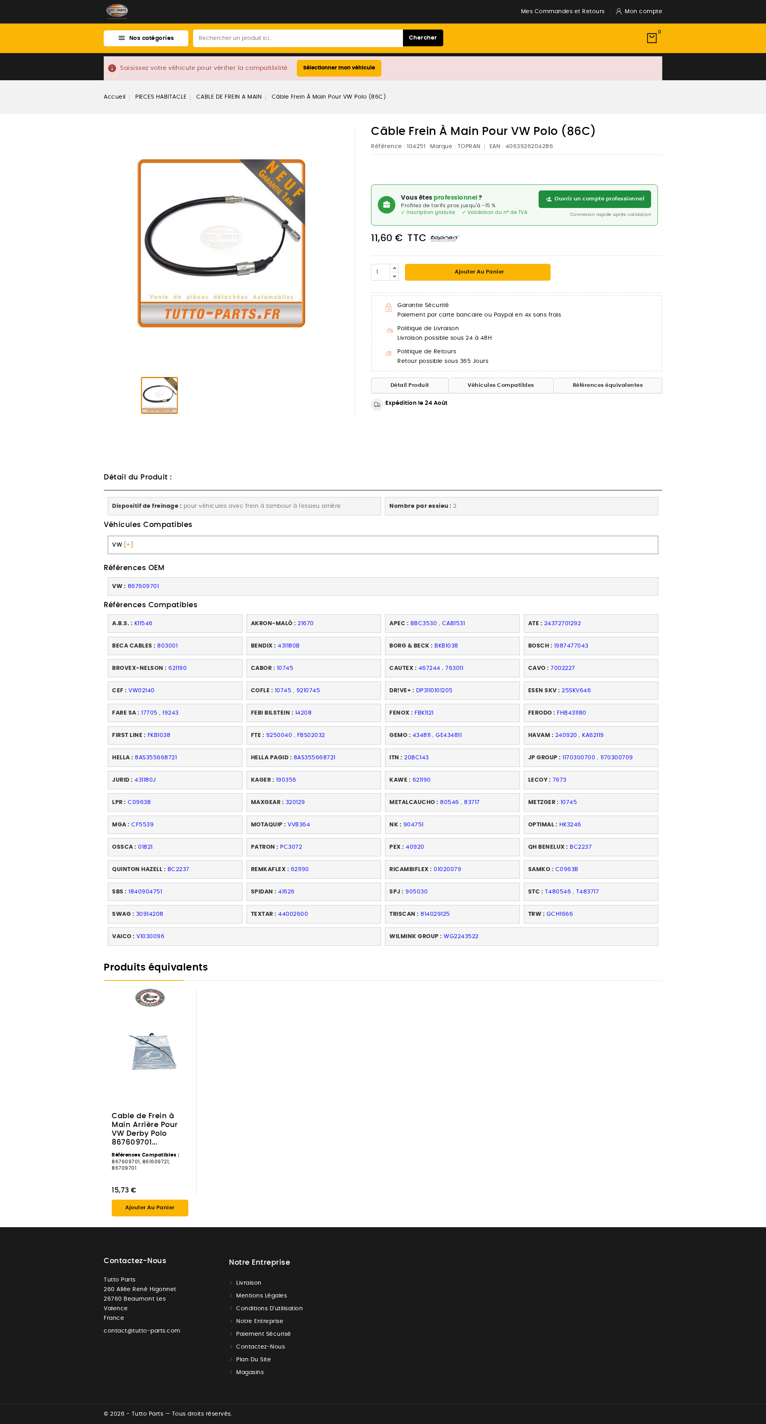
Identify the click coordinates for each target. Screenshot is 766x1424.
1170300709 (616, 758)
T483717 (587, 892)
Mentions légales (261, 1296)
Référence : (388, 146)
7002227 (563, 668)
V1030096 (150, 936)
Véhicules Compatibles (501, 385)
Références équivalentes (608, 385)
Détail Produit (410, 385)
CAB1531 (453, 623)
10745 (285, 668)
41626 (286, 892)
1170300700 (579, 758)
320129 (295, 802)
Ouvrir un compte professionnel (599, 199)
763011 (454, 668)
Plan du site (253, 1360)
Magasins (250, 1372)
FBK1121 (424, 713)
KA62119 (593, 735)
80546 (449, 802)
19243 (170, 713)
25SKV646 (576, 690)
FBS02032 (311, 735)
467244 (429, 668)
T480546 (558, 892)
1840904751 (145, 892)
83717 (472, 802)
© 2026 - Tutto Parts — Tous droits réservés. (168, 1414)
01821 (145, 847)
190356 (286, 780)
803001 (167, 646)
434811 (422, 735)
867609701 (143, 586)
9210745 (308, 690)
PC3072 (291, 847)
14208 (303, 713)
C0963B (139, 802)
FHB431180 (571, 713)
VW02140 (141, 690)
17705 (149, 713)
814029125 (435, 914)
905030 (416, 892)
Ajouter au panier (479, 272)
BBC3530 (424, 623)
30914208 (150, 914)
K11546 (143, 623)
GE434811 (449, 735)
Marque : (443, 146)
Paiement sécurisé (263, 1334)
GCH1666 (560, 914)
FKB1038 (159, 735)
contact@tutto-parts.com (142, 1331)
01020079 (447, 869)
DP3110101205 (434, 690)
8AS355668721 (156, 758)
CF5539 (142, 825)
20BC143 (416, 758)
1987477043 (571, 646)
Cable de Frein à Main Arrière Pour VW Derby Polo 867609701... (145, 1129)
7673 (560, 780)
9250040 (279, 735)
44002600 (293, 914)
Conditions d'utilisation (269, 1308)
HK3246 (570, 825)
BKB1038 (446, 646)
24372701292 (562, 623)
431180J (145, 780)
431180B (289, 646)
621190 (177, 668)
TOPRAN (469, 146)
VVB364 (299, 825)
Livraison (249, 1283)
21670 (306, 623)
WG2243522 (461, 936)
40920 (415, 847)
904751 (413, 825)
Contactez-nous (135, 1261)
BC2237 (581, 847)
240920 (566, 735)
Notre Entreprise (259, 1321)
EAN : (497, 146)
